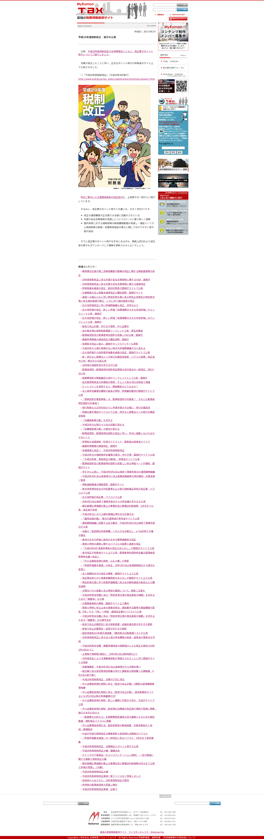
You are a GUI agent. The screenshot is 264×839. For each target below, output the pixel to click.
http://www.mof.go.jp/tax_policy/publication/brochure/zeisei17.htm (116, 79)
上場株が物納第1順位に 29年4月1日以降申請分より (110, 654)
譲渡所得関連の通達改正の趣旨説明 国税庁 (105, 339)
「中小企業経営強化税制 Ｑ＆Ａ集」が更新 (105, 560)
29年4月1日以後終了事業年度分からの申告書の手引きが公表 (114, 501)
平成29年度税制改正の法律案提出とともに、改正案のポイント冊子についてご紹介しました (115, 52)
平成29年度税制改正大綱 (95, 771)
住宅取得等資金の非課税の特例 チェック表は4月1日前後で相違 (116, 382)
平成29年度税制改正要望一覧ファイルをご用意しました (111, 776)
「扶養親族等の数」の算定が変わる (101, 428)
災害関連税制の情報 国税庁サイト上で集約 (105, 603)
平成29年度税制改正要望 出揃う (99, 789)
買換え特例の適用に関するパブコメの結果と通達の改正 (111, 543)
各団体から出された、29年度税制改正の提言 (105, 780)
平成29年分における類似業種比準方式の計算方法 (108, 514)
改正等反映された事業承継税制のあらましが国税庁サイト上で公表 (117, 578)
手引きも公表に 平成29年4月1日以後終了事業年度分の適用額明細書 (118, 471)
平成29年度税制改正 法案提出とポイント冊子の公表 (110, 746)
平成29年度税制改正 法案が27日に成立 (103, 679)
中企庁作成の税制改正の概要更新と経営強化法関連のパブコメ (115, 733)
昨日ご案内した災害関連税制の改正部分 (102, 197)
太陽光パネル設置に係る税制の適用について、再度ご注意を (113, 590)
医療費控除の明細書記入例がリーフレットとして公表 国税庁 (114, 377)
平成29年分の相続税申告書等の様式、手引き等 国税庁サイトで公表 (118, 454)
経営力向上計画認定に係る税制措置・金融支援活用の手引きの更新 (117, 624)
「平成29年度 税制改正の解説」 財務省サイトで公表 (111, 459)
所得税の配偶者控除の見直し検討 (99, 784)
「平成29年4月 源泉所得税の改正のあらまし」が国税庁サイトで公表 (118, 548)
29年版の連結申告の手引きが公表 (99, 365)
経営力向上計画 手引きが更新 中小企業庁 (105, 326)
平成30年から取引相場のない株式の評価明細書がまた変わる (113, 348)
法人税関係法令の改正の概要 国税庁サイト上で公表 (110, 573)
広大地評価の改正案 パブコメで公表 (102, 497)
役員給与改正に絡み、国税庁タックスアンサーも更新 (110, 343)
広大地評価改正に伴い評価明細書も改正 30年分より (110, 305)
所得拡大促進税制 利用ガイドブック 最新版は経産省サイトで (116, 441)
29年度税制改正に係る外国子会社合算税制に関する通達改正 (113, 284)
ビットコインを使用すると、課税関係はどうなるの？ (110, 386)
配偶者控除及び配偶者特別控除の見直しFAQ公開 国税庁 (112, 335)
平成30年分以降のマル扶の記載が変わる (103, 424)
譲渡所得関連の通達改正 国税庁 (99, 446)
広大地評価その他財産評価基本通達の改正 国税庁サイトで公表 (116, 352)
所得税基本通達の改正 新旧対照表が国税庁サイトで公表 (112, 288)
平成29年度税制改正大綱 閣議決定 (101, 750)
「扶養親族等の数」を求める (97, 420)
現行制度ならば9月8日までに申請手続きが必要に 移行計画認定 (116, 407)
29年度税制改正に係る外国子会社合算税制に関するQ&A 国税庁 (116, 279)
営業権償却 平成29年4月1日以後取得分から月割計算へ (111, 666)
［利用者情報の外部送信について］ (180, 837)
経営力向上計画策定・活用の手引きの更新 (104, 628)
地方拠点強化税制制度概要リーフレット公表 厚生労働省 (112, 330)
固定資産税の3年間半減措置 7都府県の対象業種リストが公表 (115, 633)
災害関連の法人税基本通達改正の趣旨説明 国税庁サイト (112, 292)
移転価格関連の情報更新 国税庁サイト (103, 484)
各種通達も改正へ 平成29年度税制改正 (103, 450)
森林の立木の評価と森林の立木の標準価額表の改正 (109, 539)
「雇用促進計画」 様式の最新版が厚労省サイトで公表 (111, 518)
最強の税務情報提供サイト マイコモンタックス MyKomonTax (132, 832)
